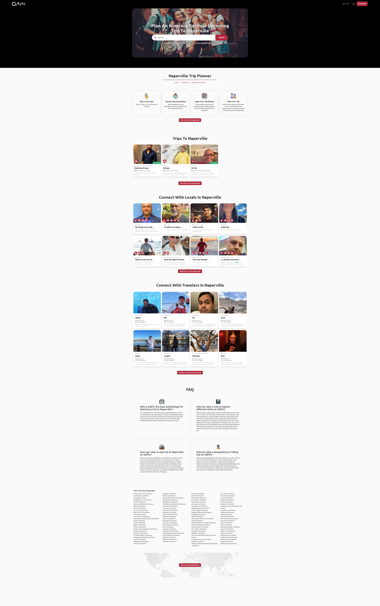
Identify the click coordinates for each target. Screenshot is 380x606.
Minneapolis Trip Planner (199, 498)
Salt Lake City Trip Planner (199, 506)
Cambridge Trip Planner (198, 514)
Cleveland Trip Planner (227, 496)
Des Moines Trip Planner (199, 500)
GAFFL (177, 82)
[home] (18, 3)
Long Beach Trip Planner (227, 510)
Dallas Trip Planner (139, 521)
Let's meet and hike (199, 260)
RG (193, 318)
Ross (223, 356)
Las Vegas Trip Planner (198, 504)
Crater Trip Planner (226, 523)
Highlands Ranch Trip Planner (200, 508)
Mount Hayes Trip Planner (170, 525)
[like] (158, 147)
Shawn (138, 318)
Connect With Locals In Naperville (190, 197)
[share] (158, 151)
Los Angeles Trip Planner (141, 496)
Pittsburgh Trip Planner (170, 521)
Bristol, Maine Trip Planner (228, 539)
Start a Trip (345, 4)
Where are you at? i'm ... (144, 260)
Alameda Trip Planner (198, 494)
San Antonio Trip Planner (170, 500)
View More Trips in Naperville (190, 183)
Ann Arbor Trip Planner (227, 494)
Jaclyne (167, 356)
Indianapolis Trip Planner (141, 541)
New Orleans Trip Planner (199, 529)
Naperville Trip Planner (198, 82)
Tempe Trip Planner (226, 514)
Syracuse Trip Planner (227, 529)
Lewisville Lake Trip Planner (200, 527)
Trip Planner (185, 82)
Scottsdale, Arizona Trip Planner (201, 539)
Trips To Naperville (190, 138)
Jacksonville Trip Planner (170, 514)
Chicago (166, 168)
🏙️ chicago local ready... (144, 227)
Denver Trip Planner (140, 508)
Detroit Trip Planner (226, 502)
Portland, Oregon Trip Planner (143, 535)
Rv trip (194, 168)
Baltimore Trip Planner (169, 516)
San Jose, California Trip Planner (143, 504)
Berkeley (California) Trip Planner (201, 512)
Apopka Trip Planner (197, 541)
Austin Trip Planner (139, 523)
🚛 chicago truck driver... (230, 260)
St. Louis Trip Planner (169, 518)
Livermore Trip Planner (169, 508)
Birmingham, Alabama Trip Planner (144, 537)
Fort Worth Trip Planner (227, 521)
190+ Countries (179, 43)
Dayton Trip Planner (226, 533)
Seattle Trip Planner (140, 502)
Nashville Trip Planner (169, 537)
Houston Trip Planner (140, 531)
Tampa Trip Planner (139, 539)
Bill (165, 318)
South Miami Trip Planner (170, 510)
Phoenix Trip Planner (140, 527)
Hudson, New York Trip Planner (143, 494)
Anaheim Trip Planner (169, 541)
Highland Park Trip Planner (171, 531)
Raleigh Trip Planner (197, 516)
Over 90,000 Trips (204, 43)
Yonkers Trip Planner (140, 543)
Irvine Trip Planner (168, 527)
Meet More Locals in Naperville (190, 271)
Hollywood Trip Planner (170, 539)
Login (353, 4)
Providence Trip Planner (170, 523)
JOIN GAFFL (362, 4)
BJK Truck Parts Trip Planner (229, 518)
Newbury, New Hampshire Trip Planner (145, 529)
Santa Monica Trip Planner (228, 535)
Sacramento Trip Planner (170, 506)
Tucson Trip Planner (226, 498)
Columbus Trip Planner (170, 494)
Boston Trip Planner (140, 525)
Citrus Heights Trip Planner (199, 510)
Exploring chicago (141, 168)
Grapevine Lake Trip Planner (229, 537)
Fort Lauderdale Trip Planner (171, 535)
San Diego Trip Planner (141, 533)
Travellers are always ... (173, 227)
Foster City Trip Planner (227, 531)
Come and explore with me (174, 260)
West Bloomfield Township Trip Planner (203, 523)
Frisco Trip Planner (226, 525)
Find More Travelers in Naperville (190, 372)
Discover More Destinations (190, 565)
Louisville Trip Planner (227, 516)
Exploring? (225, 227)
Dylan (137, 356)
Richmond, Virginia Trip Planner (200, 525)
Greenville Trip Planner (198, 531)
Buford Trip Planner (197, 496)
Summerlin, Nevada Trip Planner (230, 527)
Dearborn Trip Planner (227, 500)
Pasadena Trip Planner (227, 512)
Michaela (196, 356)
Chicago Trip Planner (140, 498)
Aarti (223, 318)
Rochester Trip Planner (227, 504)
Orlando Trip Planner (169, 496)
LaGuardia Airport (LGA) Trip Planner (173, 533)
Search (222, 37)
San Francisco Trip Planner (142, 516)
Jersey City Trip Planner (141, 510)
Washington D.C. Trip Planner (143, 500)
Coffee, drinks (197, 227)
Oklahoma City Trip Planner (228, 543)
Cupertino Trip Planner (169, 512)
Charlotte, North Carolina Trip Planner (174, 504)
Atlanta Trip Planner (140, 506)
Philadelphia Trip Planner (170, 502)
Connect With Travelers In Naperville (190, 285)
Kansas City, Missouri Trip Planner (173, 498)
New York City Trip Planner (142, 512)
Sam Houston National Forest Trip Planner (146, 518)
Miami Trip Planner (197, 521)
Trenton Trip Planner (140, 514)
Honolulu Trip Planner (169, 529)
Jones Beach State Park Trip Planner (202, 518)
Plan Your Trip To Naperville (190, 120)
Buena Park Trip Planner (198, 502)
